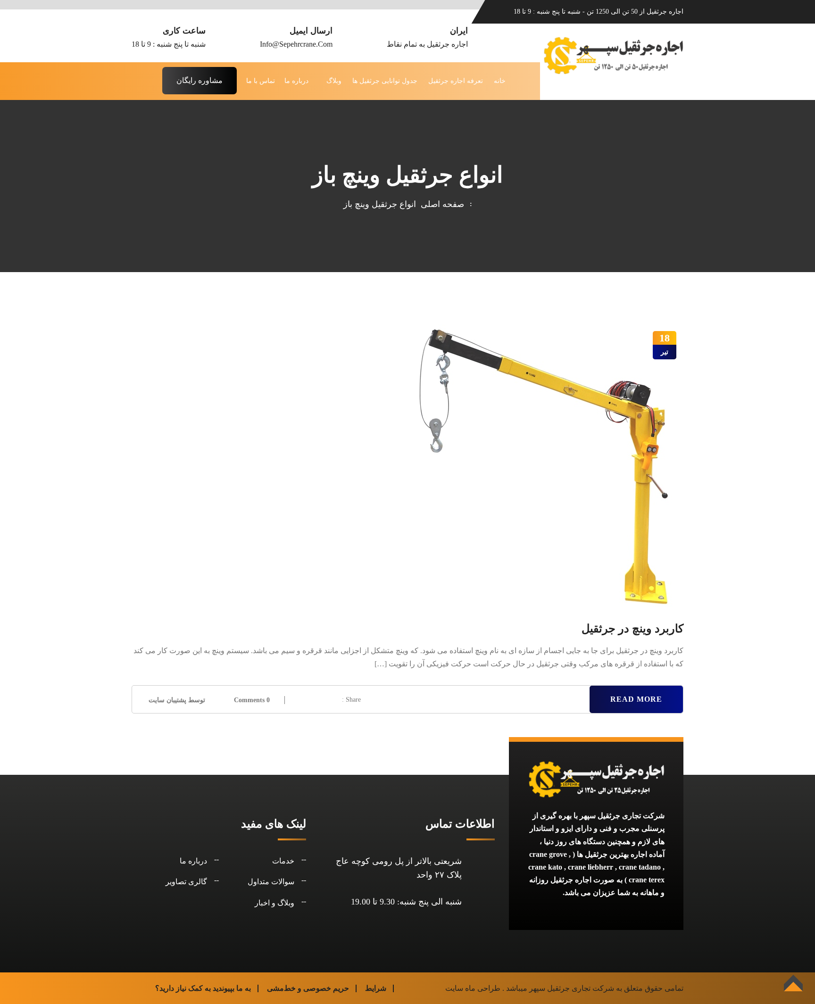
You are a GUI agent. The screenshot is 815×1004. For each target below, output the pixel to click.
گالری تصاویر (186, 882)
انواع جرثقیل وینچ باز (379, 204)
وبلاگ (333, 80)
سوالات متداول (271, 882)
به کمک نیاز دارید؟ (183, 988)
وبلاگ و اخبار (274, 903)
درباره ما (296, 80)
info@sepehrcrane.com (296, 44)
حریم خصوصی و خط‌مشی (308, 988)
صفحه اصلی (440, 204)
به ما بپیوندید (232, 988)
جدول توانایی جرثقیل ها (384, 80)
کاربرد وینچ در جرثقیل (632, 628)
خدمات (283, 861)
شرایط (375, 988)
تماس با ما (260, 80)
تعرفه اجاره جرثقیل (455, 80)
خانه (500, 80)
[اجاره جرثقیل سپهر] (613, 54)
